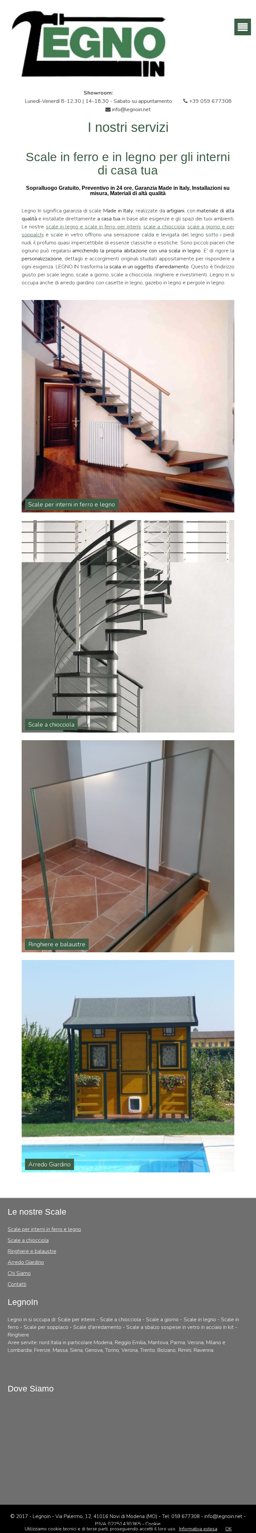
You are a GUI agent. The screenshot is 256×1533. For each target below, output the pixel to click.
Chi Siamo (19, 1273)
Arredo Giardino (26, 1262)
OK (228, 1529)
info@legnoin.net (131, 109)
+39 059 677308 (210, 101)
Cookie (153, 1524)
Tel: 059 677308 (181, 1516)
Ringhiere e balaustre (32, 1251)
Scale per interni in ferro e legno (44, 1229)
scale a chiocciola (164, 226)
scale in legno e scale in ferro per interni (93, 226)
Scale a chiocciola (28, 1240)
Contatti (17, 1284)
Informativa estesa (198, 1529)
